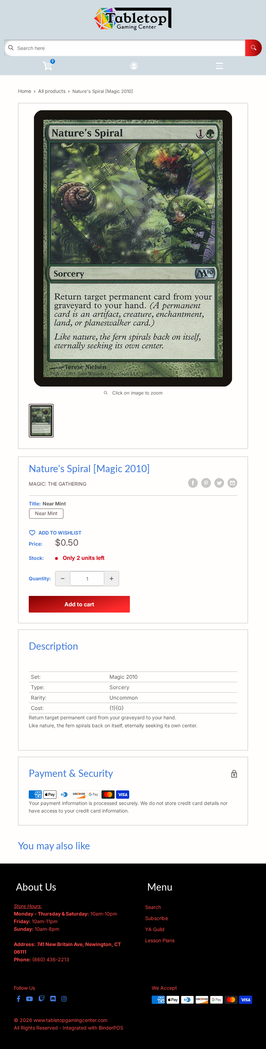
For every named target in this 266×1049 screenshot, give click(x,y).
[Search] (253, 48)
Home (24, 91)
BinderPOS (111, 1028)
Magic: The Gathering (57, 484)
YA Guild (155, 929)
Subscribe (156, 918)
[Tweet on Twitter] (219, 483)
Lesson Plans (160, 940)
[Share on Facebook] (193, 483)
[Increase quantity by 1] (111, 578)
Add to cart (79, 604)
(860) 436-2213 (50, 959)
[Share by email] (232, 483)
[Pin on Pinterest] (206, 483)
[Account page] (134, 66)
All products (51, 91)
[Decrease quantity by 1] (62, 578)
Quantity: (40, 578)
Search (153, 907)
